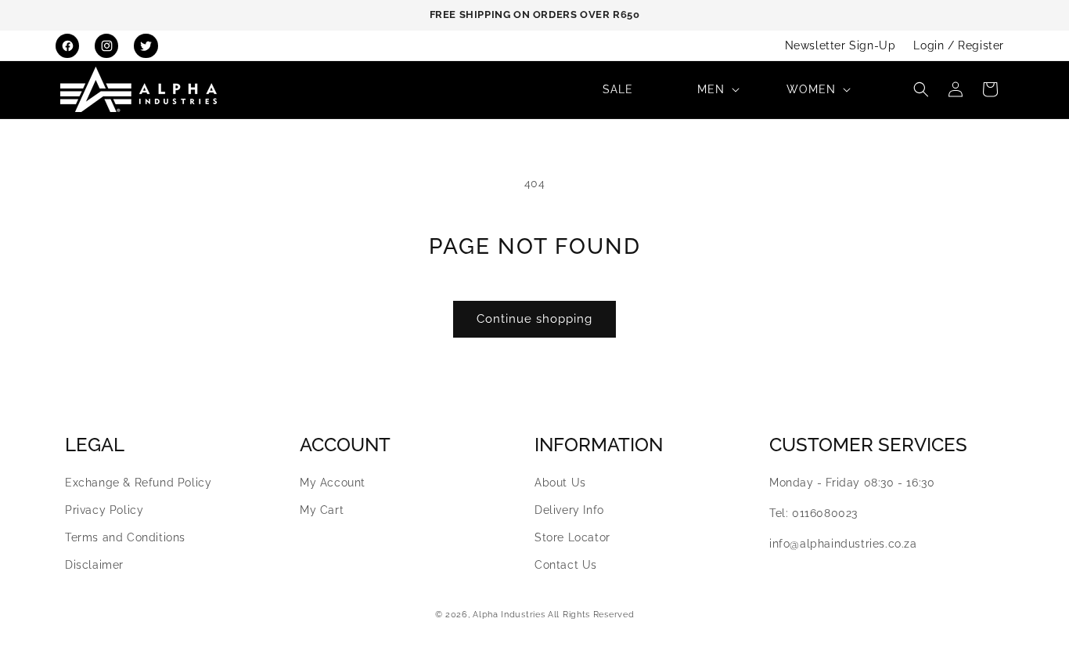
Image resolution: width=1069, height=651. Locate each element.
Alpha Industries (509, 614)
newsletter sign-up (840, 45)
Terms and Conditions (125, 537)
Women (811, 89)
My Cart (322, 510)
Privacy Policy (104, 510)
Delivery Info (569, 510)
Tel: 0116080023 (813, 513)
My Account (332, 482)
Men (711, 89)
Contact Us (565, 565)
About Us (560, 482)
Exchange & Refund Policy (138, 482)
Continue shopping (534, 319)
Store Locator (572, 537)
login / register (958, 45)
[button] (717, 89)
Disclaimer (94, 565)
